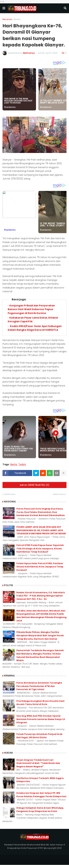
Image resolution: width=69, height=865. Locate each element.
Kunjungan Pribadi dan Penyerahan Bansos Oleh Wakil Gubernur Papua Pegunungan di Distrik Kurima (31, 309)
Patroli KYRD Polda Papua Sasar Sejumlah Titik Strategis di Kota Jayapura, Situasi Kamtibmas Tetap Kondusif (40, 548)
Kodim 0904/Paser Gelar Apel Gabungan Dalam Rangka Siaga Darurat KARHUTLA (35, 328)
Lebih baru (10, 494)
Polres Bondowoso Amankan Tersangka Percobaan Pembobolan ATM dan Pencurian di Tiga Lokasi (39, 686)
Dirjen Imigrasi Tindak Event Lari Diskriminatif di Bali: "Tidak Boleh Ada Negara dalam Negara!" (38, 763)
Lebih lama (59, 494)
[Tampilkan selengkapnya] (63, 473)
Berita (17, 19)
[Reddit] (43, 473)
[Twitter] (36, 473)
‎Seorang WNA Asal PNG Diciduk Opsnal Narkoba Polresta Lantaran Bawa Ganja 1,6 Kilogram (40, 719)
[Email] (57, 473)
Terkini (22, 464)
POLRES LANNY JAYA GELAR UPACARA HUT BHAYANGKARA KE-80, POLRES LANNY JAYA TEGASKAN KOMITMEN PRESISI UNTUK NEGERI (41, 530)
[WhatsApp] (50, 473)
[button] (4, 8)
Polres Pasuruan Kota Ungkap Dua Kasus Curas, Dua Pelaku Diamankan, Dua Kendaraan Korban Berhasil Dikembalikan (40, 512)
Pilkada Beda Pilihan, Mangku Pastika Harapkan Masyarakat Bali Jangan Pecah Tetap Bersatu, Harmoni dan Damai (40, 635)
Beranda (7, 19)
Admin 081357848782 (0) (34, 485)
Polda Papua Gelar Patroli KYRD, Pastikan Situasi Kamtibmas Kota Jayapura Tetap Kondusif (39, 566)
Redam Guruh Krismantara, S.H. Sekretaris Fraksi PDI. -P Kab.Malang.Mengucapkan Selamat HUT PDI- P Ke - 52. (40, 595)
